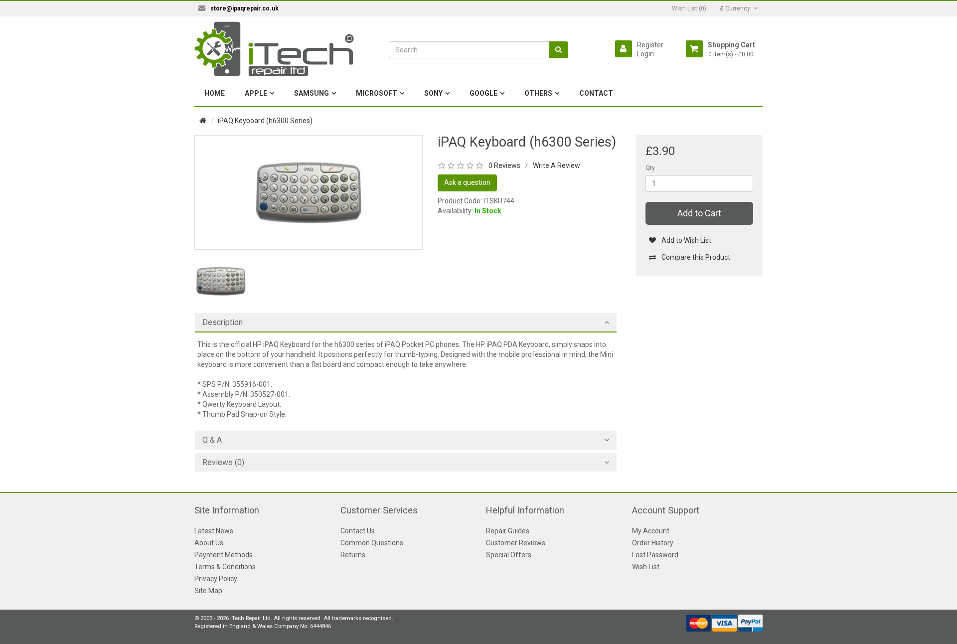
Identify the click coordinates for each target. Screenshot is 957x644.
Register (650, 45)
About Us (208, 543)
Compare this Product (695, 257)
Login (645, 54)
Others (538, 93)
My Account (650, 531)
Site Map (208, 591)
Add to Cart (699, 213)
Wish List (645, 567)
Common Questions (371, 543)
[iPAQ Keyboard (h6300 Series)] (308, 192)
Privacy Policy (215, 579)
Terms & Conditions (225, 567)
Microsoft (376, 93)
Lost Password (655, 555)
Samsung (311, 93)
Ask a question (467, 182)
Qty (650, 167)
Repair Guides (507, 531)
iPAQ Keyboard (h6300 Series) (265, 121)
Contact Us (357, 531)
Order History (652, 543)
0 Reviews (504, 165)
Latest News (213, 531)
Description (222, 322)
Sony (433, 93)
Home (214, 93)
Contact (596, 93)
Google (483, 93)
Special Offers (508, 555)
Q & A (212, 440)
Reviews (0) (223, 462)
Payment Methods (223, 555)
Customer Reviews (515, 543)
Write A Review (556, 165)
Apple (256, 93)
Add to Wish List (686, 240)
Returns (352, 555)
